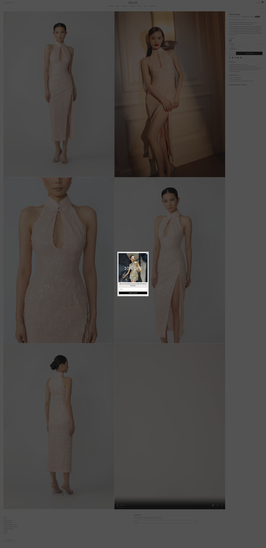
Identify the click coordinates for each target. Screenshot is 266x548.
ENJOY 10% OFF (133, 293)
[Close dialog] (147, 253)
